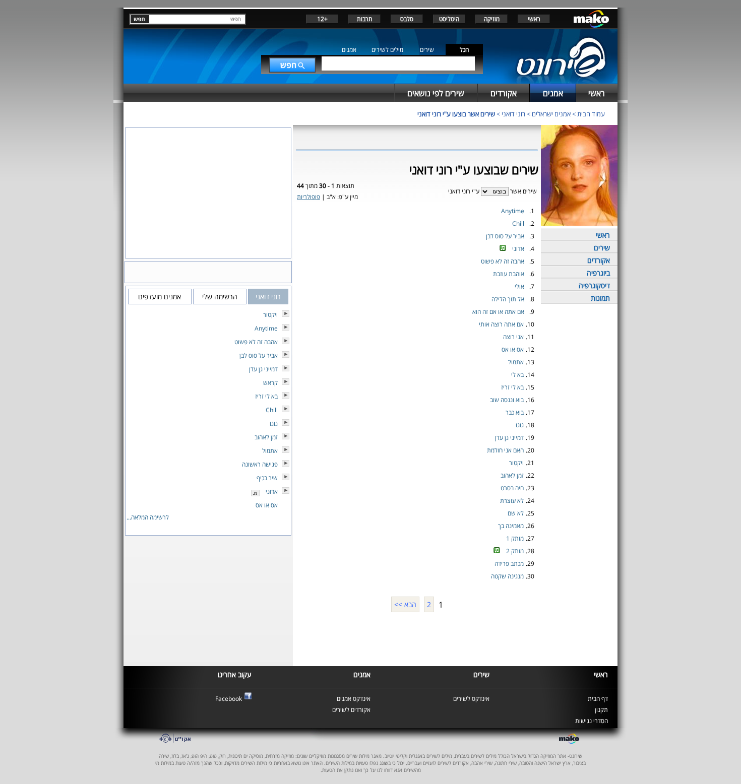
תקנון (601, 709)
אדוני (518, 248)
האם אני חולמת (505, 450)
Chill (518, 223)
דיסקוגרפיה (594, 285)
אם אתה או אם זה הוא (498, 311)
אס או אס (513, 349)
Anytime (512, 211)
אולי (519, 286)
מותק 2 (515, 551)
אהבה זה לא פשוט (502, 261)
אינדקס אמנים (354, 698)
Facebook (228, 698)
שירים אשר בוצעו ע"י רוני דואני (456, 113)
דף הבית (598, 698)
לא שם (516, 513)
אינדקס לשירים (471, 698)
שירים (427, 49)
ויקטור (516, 463)
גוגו (520, 425)
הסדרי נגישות (591, 720)
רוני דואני (513, 113)
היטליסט (449, 19)
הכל (464, 49)
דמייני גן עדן (509, 437)
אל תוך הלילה (507, 299)
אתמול (516, 362)
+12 (322, 19)
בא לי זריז (512, 387)
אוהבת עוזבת (508, 274)
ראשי (534, 19)
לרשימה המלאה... (148, 517)
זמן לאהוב (512, 475)
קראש (270, 382)
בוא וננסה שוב (507, 400)
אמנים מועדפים (159, 296)
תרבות (365, 19)
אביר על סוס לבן (505, 236)
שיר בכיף (267, 478)
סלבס (406, 19)
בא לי (517, 374)
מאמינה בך (511, 525)
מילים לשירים (387, 49)
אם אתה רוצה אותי (501, 324)
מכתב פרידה (509, 563)
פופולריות (308, 196)
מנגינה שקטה (507, 576)
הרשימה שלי (219, 296)
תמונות (600, 298)
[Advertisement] (417, 638)
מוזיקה (492, 19)
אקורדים (598, 260)
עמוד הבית (591, 113)
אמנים (349, 49)
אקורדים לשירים (351, 709)
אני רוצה (513, 337)
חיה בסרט (512, 488)
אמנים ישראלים (551, 113)
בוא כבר (515, 412)
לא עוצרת (512, 500)
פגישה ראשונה (260, 464)
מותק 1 (515, 538)
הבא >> (405, 604)
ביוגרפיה (598, 273)
